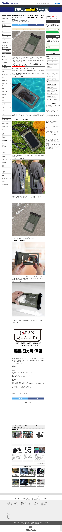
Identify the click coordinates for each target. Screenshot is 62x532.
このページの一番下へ (61, 530)
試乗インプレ (22, 503)
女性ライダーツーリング (5, 140)
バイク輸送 (29, 504)
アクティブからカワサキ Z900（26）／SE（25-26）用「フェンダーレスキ (52, 122)
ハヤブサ (54, 96)
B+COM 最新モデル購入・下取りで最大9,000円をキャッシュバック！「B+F (53, 145)
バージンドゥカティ (16, 511)
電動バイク (3, 24)
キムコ (7, 516)
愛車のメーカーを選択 (53, 29)
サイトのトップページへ (61, 528)
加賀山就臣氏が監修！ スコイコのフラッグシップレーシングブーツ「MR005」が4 (53, 113)
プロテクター (4, 155)
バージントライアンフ (16, 512)
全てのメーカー (9, 518)
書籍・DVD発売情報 (5, 47)
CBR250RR (49, 84)
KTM (2, 116)
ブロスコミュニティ (36, 503)
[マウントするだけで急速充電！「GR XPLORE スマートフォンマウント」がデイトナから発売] (41, 470)
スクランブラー (54, 74)
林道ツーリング (4, 136)
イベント (3, 31)
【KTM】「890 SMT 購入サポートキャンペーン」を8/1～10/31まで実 (52, 148)
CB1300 (53, 87)
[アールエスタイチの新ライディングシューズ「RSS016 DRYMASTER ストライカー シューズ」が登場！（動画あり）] (24, 481)
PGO (2, 117)
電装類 (3, 165)
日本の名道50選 (4, 137)
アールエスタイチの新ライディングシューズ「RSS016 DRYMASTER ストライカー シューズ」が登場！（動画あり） (24, 487)
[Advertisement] (28, 414)
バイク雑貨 (3, 156)
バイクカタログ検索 (9, 504)
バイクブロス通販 (4, 51)
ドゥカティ (3, 181)
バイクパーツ (4, 37)
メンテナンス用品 (4, 159)
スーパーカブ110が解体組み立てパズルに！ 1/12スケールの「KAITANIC (52, 116)
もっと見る (40, 463)
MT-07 (52, 90)
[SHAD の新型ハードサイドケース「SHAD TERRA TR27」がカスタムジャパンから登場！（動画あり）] (32, 481)
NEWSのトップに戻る (28, 402)
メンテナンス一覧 (4, 83)
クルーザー (54, 77)
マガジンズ (15, 504)
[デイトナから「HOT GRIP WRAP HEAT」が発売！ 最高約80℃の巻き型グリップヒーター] (41, 481)
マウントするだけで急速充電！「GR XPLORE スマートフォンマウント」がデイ (53, 111)
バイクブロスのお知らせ (6, 50)
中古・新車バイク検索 (9, 503)
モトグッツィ (4, 110)
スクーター (49, 79)
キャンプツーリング (22, 21)
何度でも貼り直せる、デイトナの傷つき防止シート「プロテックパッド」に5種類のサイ (53, 132)
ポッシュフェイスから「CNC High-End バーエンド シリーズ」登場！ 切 (53, 129)
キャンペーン (4, 30)
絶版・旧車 (54, 79)
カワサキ (3, 101)
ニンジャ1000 (50, 99)
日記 (35, 504)
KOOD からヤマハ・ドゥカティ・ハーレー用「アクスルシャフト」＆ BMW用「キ (52, 124)
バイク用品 (3, 39)
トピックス (4, 27)
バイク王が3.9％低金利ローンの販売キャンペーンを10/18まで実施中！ (53, 137)
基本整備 (3, 88)
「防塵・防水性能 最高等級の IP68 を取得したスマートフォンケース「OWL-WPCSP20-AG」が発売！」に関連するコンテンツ (27, 426)
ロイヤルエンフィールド (5, 80)
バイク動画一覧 (4, 171)
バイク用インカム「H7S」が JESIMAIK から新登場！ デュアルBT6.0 (53, 106)
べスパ (7, 513)
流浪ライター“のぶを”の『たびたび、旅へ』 (5, 130)
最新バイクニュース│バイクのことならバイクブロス (31, 496)
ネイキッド (49, 71)
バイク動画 (3, 22)
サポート (3, 34)
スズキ (3, 71)
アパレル (3, 149)
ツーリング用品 (4, 146)
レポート (3, 33)
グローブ (3, 153)
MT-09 (56, 90)
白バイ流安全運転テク (5, 184)
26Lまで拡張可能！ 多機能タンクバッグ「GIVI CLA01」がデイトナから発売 (32, 475)
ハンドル (3, 163)
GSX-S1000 (49, 96)
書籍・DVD (3, 48)
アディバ (3, 113)
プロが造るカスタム (5, 67)
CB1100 (49, 87)
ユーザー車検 (4, 94)
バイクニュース (15, 503)
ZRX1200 (55, 99)
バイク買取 (29, 503)
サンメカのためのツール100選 (5, 85)
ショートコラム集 (5, 119)
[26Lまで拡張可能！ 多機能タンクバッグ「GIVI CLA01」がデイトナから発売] (32, 470)
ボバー (49, 74)
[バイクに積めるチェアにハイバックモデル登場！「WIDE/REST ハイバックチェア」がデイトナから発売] (15, 481)
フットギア (3, 152)
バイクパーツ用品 (5, 36)
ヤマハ (3, 70)
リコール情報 (4, 25)
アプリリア (8, 512)
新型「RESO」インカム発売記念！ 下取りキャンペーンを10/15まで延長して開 (53, 140)
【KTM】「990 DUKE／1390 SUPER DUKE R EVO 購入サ (53, 143)
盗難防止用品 (4, 162)
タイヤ (3, 168)
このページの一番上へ (61, 526)
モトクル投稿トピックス (5, 42)
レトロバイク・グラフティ (5, 120)
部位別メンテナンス (4, 91)
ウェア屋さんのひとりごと (5, 123)
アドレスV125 (50, 93)
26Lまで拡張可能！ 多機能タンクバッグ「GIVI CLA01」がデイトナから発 (53, 108)
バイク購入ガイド (4, 59)
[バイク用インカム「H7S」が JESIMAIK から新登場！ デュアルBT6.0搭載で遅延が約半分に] (24, 470)
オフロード (49, 76)
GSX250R (55, 93)
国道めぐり (3, 133)
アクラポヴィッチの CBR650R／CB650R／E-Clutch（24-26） (52, 127)
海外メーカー (4, 21)
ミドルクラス (53, 66)
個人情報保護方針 (43, 504)
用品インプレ (4, 145)
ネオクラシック (56, 73)
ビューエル (3, 104)
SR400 (49, 90)
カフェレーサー (50, 73)
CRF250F (54, 84)
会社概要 (42, 503)
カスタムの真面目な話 (5, 126)
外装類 (3, 166)
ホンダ (3, 68)
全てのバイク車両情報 (5, 18)
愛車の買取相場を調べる (53, 31)
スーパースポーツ (55, 71)
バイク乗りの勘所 (4, 122)
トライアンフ (4, 77)
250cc (49, 66)
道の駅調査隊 (4, 134)
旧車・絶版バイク (4, 62)
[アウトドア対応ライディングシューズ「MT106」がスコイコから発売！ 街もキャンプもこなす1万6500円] (15, 470)
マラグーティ (4, 114)
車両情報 (3, 56)
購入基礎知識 (4, 65)
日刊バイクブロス (4, 45)
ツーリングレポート (4, 143)
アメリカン (49, 77)
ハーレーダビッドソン (5, 74)
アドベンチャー (55, 76)
